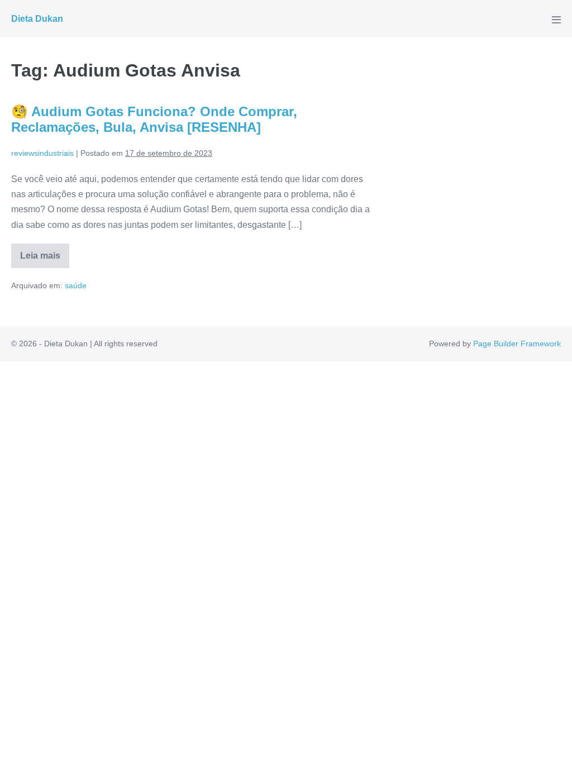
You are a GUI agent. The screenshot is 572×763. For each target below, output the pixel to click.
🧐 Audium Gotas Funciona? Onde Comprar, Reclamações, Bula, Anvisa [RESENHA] (154, 119)
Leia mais (44, 259)
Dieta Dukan (37, 18)
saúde (76, 285)
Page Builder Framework (517, 343)
